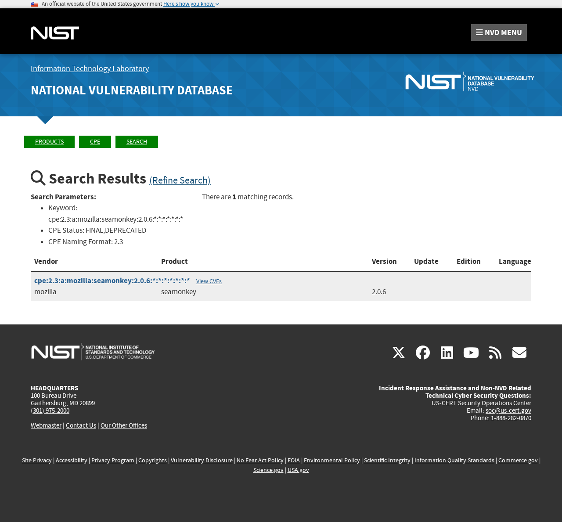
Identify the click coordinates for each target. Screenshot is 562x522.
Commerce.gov (518, 460)
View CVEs (209, 281)
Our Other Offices (124, 425)
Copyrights (152, 460)
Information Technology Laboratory (90, 69)
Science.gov (268, 470)
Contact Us (81, 425)
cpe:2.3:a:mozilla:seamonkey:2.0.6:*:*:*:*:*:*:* (112, 281)
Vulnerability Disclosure (202, 460)
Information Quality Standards (454, 460)
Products (49, 141)
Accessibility (71, 460)
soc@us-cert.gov (508, 410)
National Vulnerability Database (132, 90)
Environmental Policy (332, 460)
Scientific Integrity (387, 460)
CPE (95, 141)
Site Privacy (37, 460)
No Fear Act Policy (260, 460)
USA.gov (298, 470)
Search (136, 141)
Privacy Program (112, 460)
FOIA (294, 460)
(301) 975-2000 (50, 410)
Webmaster (46, 425)
